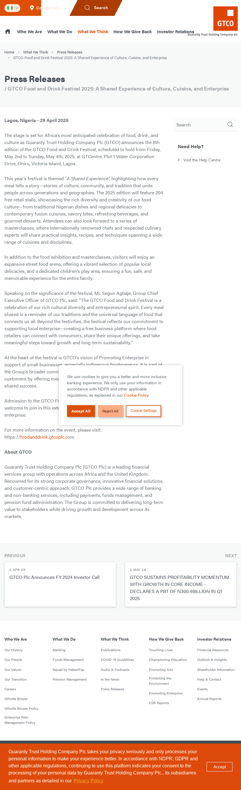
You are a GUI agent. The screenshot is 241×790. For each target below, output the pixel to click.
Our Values (12, 669)
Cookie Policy (136, 395)
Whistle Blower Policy (21, 708)
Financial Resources (213, 649)
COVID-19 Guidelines (117, 659)
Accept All (81, 411)
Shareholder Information (216, 669)
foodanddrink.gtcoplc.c (44, 436)
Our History (13, 649)
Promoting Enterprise (166, 693)
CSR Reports (159, 702)
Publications (110, 649)
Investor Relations (175, 31)
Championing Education (168, 659)
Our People (13, 659)
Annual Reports (209, 698)
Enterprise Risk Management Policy (19, 719)
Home (9, 52)
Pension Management (70, 679)
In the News (110, 679)
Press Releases (69, 52)
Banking (59, 649)
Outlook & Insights (212, 659)
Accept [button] (219, 766)
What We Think (93, 31)
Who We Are (29, 31)
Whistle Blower (16, 698)
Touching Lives (161, 649)
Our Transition (15, 679)
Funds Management (68, 659)
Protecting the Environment (160, 680)
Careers (10, 689)
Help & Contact (209, 679)
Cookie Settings (143, 410)
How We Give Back (132, 31)
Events (202, 689)
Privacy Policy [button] (88, 780)
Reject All (110, 411)
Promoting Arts (161, 669)
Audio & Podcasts (115, 669)
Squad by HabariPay (68, 669)
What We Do (59, 31)
